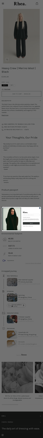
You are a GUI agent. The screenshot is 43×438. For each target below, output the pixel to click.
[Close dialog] (39, 208)
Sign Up (31, 223)
